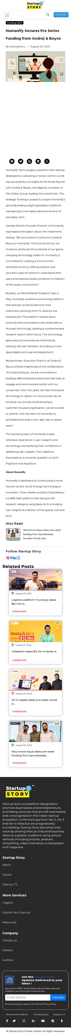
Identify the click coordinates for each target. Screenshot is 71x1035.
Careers (7, 950)
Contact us (9, 940)
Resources (9, 922)
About (6, 864)
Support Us (57, 1014)
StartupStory (17, 46)
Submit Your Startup (16, 912)
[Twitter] (12, 161)
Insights (7, 902)
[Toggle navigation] (7, 15)
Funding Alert (14, 22)
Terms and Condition (17, 1014)
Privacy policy (41, 1014)
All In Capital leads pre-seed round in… (34, 701)
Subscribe (58, 997)
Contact (61, 14)
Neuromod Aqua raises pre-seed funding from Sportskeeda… (33, 753)
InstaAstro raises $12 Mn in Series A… (35, 651)
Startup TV (9, 884)
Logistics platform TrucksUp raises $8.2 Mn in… (34, 601)
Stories (6, 874)
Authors (7, 960)
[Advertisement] (35, 121)
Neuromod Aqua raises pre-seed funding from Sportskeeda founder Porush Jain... (41, 534)
